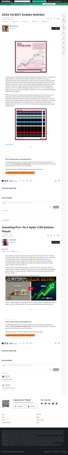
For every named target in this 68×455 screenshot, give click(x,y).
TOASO (18, 104)
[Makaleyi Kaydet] (51, 18)
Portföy (3, 419)
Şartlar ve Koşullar (47, 451)
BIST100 (45, 255)
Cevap (5, 381)
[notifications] (63, 1)
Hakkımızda (38, 414)
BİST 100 (15, 88)
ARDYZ (47, 257)
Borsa (12, 17)
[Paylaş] (48, 18)
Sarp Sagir (13, 240)
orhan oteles (7, 384)
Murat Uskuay (14, 26)
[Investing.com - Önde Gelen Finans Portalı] (7, 1)
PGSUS (39, 89)
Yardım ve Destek (40, 419)
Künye (37, 422)
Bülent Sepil (7, 376)
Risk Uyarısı (64, 451)
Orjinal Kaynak (9, 144)
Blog (3, 414)
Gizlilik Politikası (56, 451)
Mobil (3, 417)
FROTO (29, 104)
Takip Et (56, 28)
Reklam (37, 417)
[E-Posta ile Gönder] (27, 181)
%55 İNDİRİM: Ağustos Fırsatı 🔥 (39, 1)
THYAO (42, 88)
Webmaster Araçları (6, 422)
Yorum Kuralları (5, 210)
